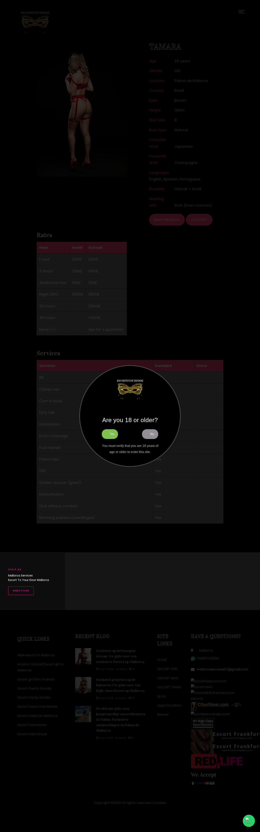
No (152, 434)
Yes (112, 434)
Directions (21, 590)
